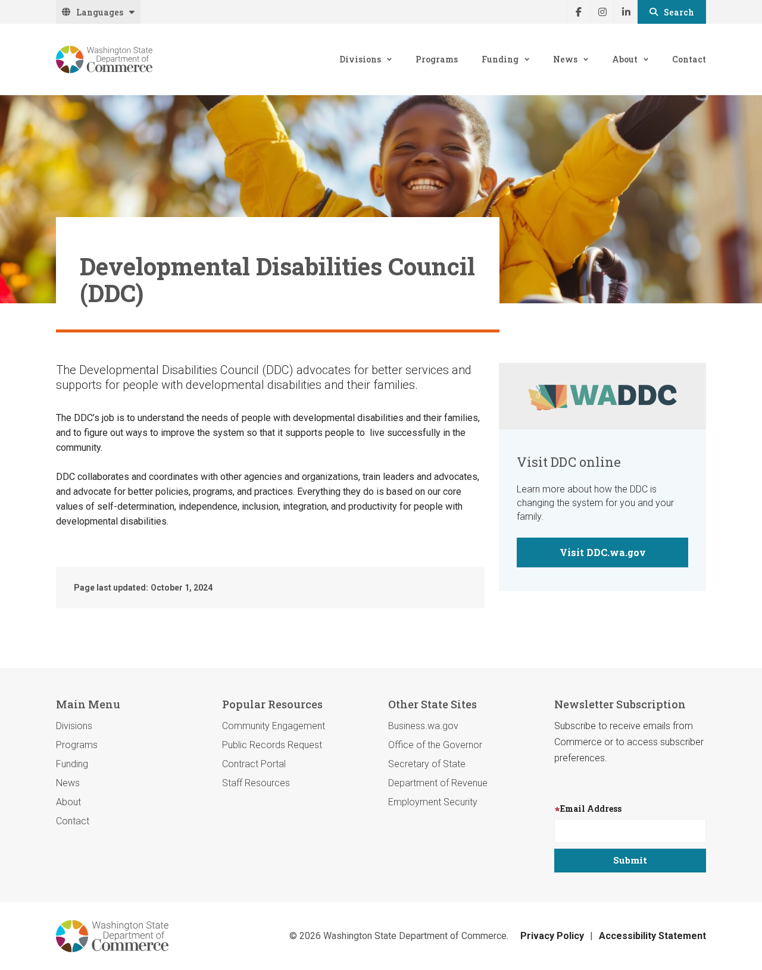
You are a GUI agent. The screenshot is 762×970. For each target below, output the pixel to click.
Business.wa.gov (423, 726)
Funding (500, 59)
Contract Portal (254, 764)
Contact (689, 59)
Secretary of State (427, 764)
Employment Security (432, 802)
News (565, 59)
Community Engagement (273, 726)
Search (679, 12)
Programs (437, 59)
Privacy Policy (552, 935)
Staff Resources (256, 783)
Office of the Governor (435, 745)
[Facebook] (578, 12)
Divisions (360, 59)
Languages (99, 12)
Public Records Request (272, 745)
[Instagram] (602, 12)
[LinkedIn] (626, 12)
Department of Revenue (438, 783)
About (625, 59)
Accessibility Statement (652, 935)
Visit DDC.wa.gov (603, 552)
